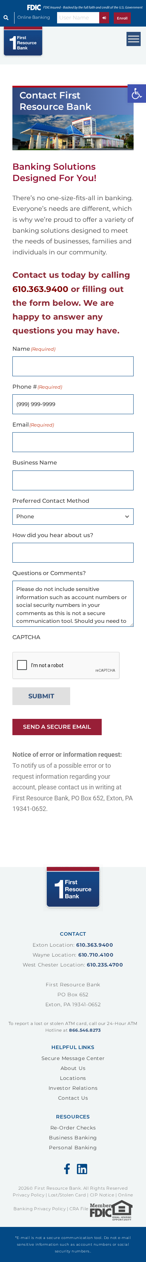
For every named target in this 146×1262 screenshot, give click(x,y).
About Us (73, 1068)
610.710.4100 (95, 955)
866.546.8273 (85, 1030)
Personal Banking (73, 1147)
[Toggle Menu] (133, 38)
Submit (41, 696)
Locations (73, 1078)
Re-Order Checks (73, 1128)
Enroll (122, 18)
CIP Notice (102, 1195)
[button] (137, 93)
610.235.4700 (105, 965)
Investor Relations (73, 1088)
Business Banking (73, 1137)
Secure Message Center (73, 1058)
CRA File (79, 1209)
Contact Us (73, 1098)
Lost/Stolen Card (67, 1195)
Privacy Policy (28, 1195)
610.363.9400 (40, 289)
